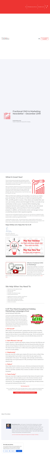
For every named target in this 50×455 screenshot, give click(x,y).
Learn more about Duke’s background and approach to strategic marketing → (25, 434)
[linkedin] (46, 7)
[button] (26, 7)
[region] (12, 448)
